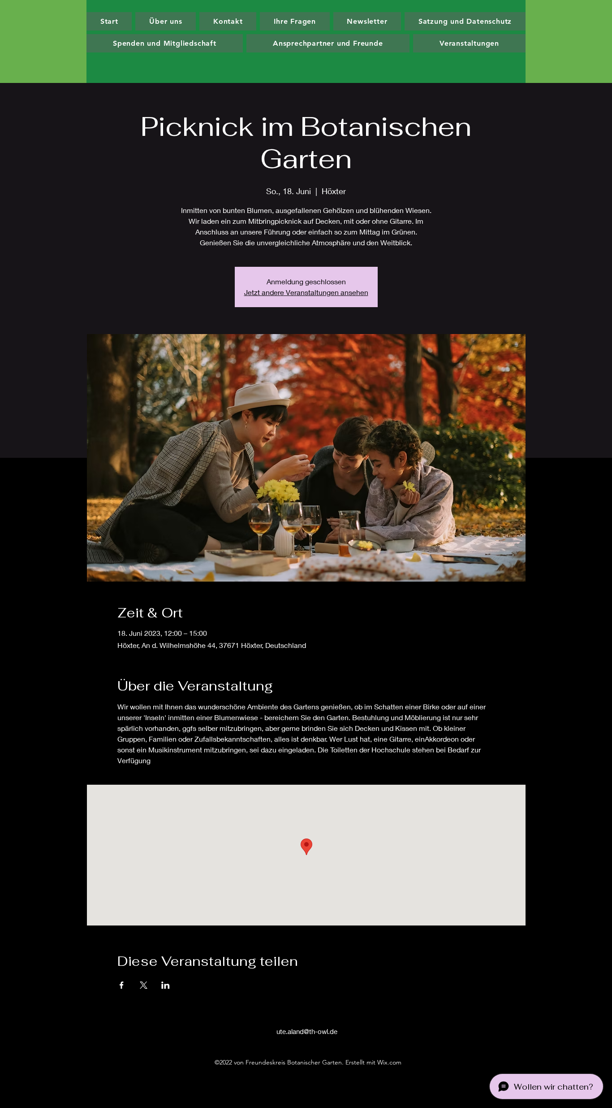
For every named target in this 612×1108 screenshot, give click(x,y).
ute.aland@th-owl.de (306, 1031)
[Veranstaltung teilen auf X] (143, 985)
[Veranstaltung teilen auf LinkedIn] (165, 985)
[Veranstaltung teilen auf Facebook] (121, 985)
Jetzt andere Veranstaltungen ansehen (306, 292)
